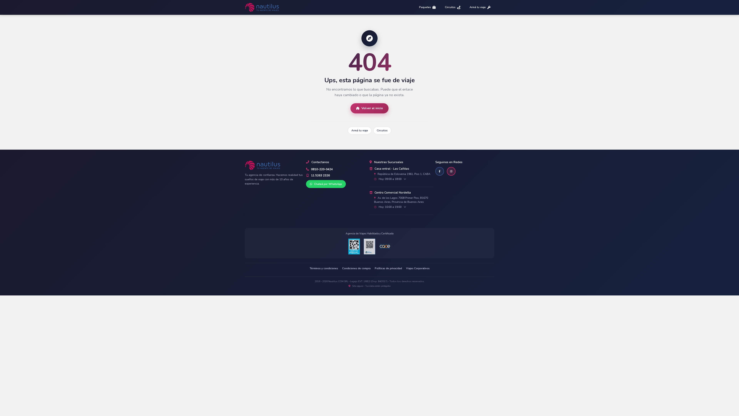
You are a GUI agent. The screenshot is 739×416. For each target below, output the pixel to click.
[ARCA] (354, 246)
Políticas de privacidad (388, 268)
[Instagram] (451, 171)
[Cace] (385, 246)
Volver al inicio (372, 108)
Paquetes (425, 7)
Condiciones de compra (356, 268)
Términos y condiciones (324, 268)
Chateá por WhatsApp (327, 184)
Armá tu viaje (478, 7)
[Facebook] (439, 171)
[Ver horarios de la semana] (405, 179)
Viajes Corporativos (418, 268)
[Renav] (369, 246)
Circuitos (450, 7)
